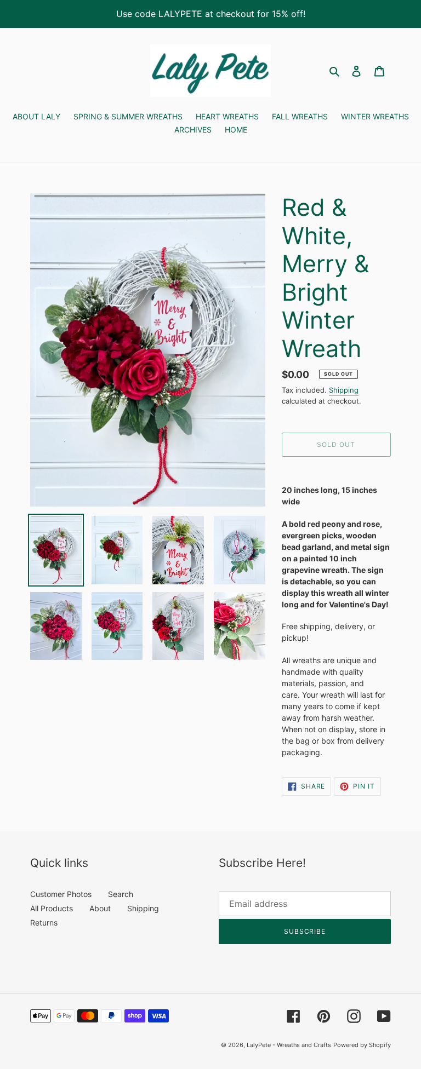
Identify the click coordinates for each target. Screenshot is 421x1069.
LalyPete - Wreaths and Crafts (289, 1045)
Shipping (344, 390)
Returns (44, 922)
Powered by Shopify (362, 1045)
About (100, 908)
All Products (51, 908)
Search (120, 894)
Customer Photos (61, 894)
